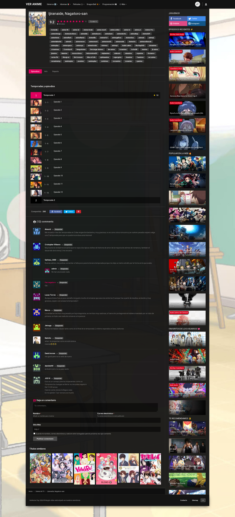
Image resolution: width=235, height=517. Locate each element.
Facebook (177, 19)
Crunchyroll (68, 49)
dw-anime (111, 49)
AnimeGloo (130, 38)
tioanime (129, 57)
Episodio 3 (58, 118)
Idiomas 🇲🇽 (64, 4)
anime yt (138, 30)
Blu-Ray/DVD (140, 45)
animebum (108, 34)
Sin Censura (78, 57)
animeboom (96, 34)
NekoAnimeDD (91, 53)
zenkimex (104, 61)
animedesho (121, 34)
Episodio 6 (58, 143)
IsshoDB (134, 49)
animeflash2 (80, 38)
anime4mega (55, 34)
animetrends (92, 45)
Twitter (194, 19)
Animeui (104, 45)
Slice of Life (91, 57)
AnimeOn (132, 42)
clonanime (152, 45)
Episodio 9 (58, 167)
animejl (151, 38)
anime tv (127, 30)
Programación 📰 (109, 4)
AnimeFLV (103, 38)
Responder (58, 229)
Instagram (195, 23)
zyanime (139, 61)
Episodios (35, 71)
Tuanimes (140, 57)
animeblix (84, 34)
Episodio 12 (58, 192)
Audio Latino (126, 45)
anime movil (101, 30)
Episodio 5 (58, 135)
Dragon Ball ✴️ (93, 4)
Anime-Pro (149, 30)
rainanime (128, 53)
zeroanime (116, 61)
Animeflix (92, 38)
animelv (68, 42)
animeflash (67, 38)
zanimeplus (92, 61)
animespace (67, 45)
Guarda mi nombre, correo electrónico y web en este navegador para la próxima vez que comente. (73, 434)
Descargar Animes (96, 49)
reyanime (139, 53)
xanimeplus (69, 61)
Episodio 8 (58, 159)
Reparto (55, 71)
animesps (79, 45)
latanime (64, 53)
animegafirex (116, 38)
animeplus (55, 45)
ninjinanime (106, 53)
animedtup (134, 34)
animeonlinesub (145, 42)
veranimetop (55, 61)
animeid (141, 38)
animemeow (80, 42)
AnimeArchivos (70, 34)
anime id (76, 30)
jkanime (54, 53)
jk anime (155, 49)
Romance (151, 53)
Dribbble (176, 23)
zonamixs (128, 61)
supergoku (117, 57)
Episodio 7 (58, 151)
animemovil (93, 42)
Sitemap (195, 500)
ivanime (144, 49)
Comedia (54, 30)
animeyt (115, 45)
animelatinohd (56, 42)
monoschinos (77, 53)
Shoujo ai (66, 57)
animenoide (120, 42)
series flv (54, 57)
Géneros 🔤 (51, 4)
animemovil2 (106, 42)
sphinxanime (104, 57)
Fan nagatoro (50, 282)
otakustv (117, 53)
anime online (114, 30)
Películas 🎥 (78, 4)
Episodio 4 (58, 126)
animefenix (55, 38)
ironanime (123, 49)
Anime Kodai (88, 30)
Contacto (183, 500)
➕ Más (122, 4)
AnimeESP (146, 34)
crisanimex (55, 49)
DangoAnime (81, 49)
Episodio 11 (58, 184)
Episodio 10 (58, 176)
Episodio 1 (58, 102)
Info (45, 71)
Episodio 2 (58, 110)
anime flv (65, 30)
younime (81, 61)
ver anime (151, 57)
